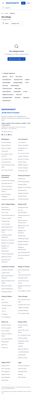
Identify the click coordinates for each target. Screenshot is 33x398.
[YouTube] (9, 134)
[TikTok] (11, 134)
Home (6, 13)
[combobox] (16, 24)
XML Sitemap (22, 377)
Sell (23, 3)
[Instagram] (6, 134)
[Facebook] (2, 134)
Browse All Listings (15, 59)
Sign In (28, 3)
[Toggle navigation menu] (3, 3)
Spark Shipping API (24, 252)
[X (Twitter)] (4, 134)
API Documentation (24, 255)
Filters (6, 23)
